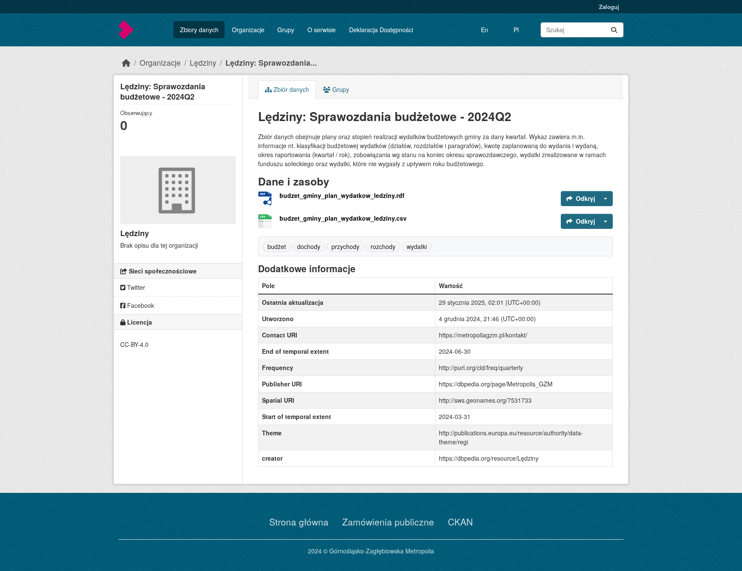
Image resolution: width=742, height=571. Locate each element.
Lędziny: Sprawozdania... (271, 62)
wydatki (417, 246)
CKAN (460, 521)
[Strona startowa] (126, 62)
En (484, 29)
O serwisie (321, 29)
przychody (345, 246)
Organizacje (248, 29)
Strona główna (298, 521)
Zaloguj (609, 7)
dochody (308, 246)
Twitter (135, 287)
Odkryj (585, 198)
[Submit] (614, 29)
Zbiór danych (290, 89)
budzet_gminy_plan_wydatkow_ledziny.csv (343, 218)
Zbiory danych (199, 29)
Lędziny (203, 62)
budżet (277, 246)
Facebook (139, 305)
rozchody (383, 246)
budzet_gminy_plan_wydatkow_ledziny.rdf (342, 195)
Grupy (285, 29)
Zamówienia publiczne (388, 521)
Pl (516, 29)
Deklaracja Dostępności (381, 29)
